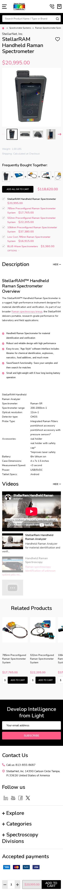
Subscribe (31, 736)
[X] (27, 798)
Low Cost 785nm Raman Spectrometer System (43, 658)
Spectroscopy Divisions (20, 838)
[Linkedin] (5, 798)
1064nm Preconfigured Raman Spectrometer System (15, 658)
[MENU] (4, 6)
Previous (3, 134)
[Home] (3, 28)
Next (59, 134)
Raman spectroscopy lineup (27, 311)
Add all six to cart (18, 189)
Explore (15, 813)
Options (12, 250)
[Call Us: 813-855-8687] (52, 6)
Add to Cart (51, 884)
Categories (19, 823)
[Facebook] (20, 798)
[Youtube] (13, 798)
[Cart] (59, 6)
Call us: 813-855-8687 (21, 765)
